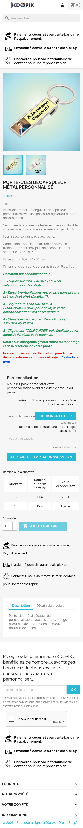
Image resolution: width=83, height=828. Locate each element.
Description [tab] (21, 605)
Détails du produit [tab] (50, 605)
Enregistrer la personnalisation (41, 457)
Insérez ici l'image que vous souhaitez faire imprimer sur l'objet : (46, 402)
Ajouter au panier (43, 525)
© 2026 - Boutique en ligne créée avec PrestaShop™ (41, 823)
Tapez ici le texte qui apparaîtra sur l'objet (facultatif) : (47, 429)
